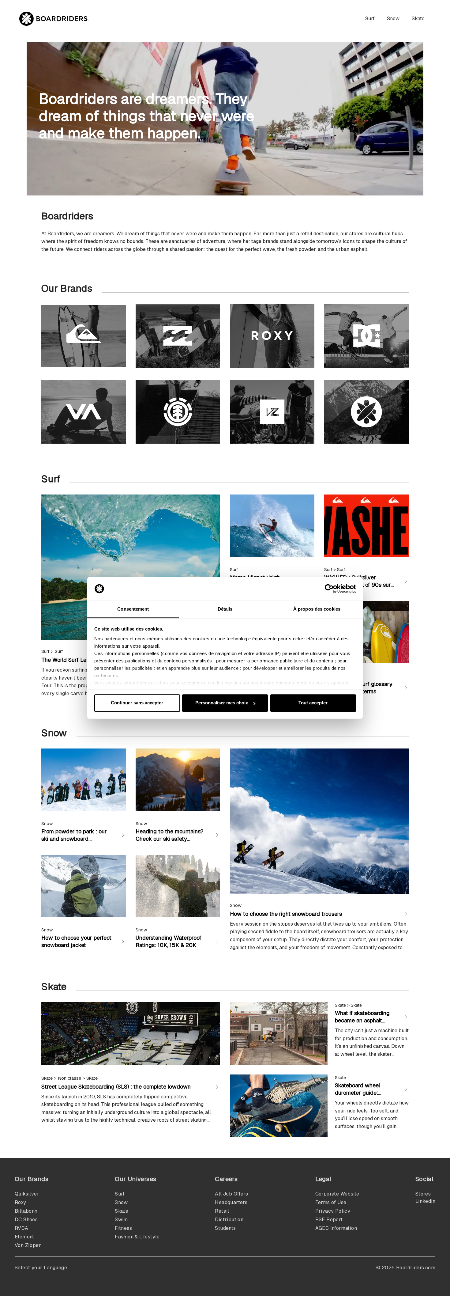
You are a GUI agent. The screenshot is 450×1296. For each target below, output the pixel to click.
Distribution (229, 1219)
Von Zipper (28, 1245)
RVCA (21, 1228)
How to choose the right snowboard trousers (286, 913)
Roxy (20, 1202)
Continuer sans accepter (137, 703)
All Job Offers (231, 1194)
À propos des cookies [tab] (316, 609)
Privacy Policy (333, 1211)
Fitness (123, 1228)
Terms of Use (331, 1202)
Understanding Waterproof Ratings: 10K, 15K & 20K (168, 941)
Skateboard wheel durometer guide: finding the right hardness (357, 1096)
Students (225, 1228)
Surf (370, 18)
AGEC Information (336, 1228)
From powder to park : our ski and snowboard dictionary (74, 839)
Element (24, 1236)
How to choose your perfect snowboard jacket (76, 941)
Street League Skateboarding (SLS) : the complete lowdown (116, 1086)
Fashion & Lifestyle (137, 1236)
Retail (222, 1211)
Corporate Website (337, 1194)
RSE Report (329, 1219)
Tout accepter (313, 703)
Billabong (26, 1211)
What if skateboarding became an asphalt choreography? (362, 1020)
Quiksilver (27, 1194)
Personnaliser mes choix (221, 703)
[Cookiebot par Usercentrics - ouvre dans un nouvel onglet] (329, 588)
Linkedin (425, 1201)
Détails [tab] (225, 609)
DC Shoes (26, 1219)
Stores (423, 1194)
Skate (418, 18)
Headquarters (231, 1202)
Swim (121, 1219)
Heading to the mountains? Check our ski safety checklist (169, 839)
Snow (393, 18)
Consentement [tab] (133, 609)
